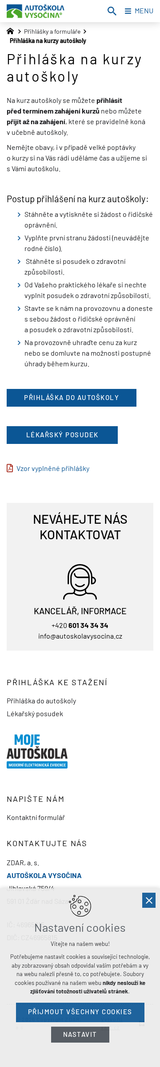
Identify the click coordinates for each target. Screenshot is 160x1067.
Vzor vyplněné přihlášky (52, 469)
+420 (80, 626)
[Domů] (12, 30)
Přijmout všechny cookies (80, 1012)
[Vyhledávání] (112, 11)
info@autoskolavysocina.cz (80, 636)
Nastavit (80, 1034)
